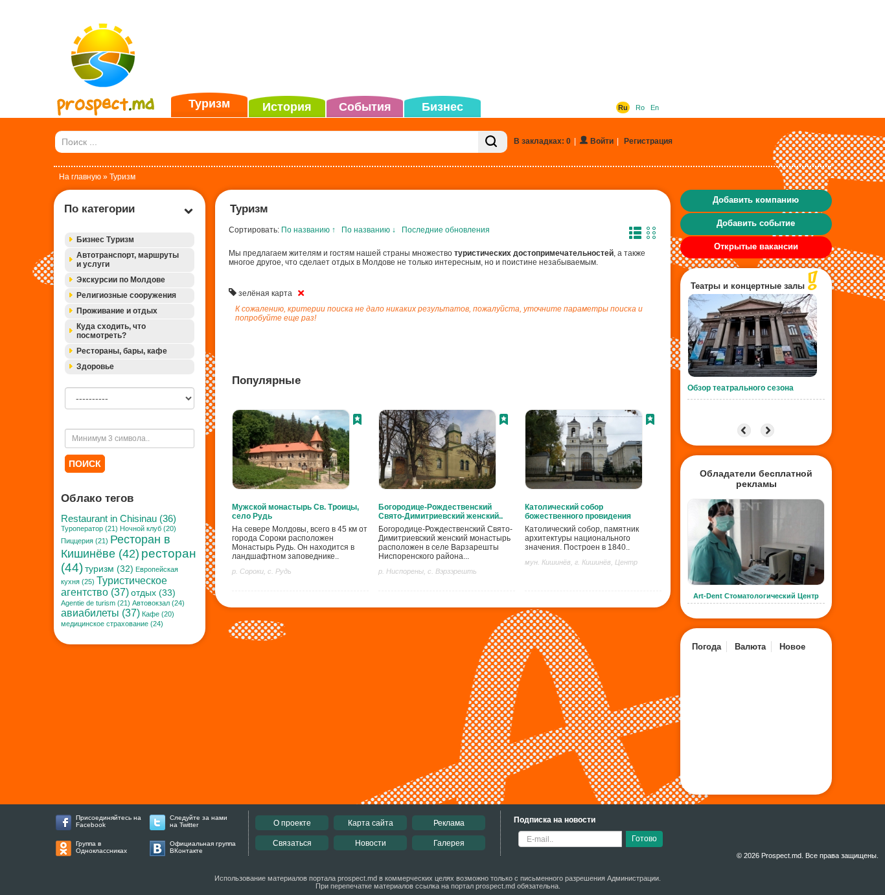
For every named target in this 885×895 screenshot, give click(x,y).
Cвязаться (292, 843)
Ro (640, 107)
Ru (623, 107)
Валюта (750, 646)
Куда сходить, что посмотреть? (111, 331)
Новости (370, 843)
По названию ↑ (308, 229)
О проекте (292, 823)
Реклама (449, 823)
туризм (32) (109, 569)
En (654, 107)
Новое (792, 646)
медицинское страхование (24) (112, 624)
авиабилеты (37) (100, 612)
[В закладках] (357, 420)
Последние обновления (446, 229)
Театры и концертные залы (748, 286)
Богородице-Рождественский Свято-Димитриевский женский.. (440, 512)
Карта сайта (370, 823)
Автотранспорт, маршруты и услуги (127, 260)
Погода (706, 646)
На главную (80, 176)
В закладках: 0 (542, 141)
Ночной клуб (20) (148, 528)
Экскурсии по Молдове (120, 279)
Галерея (449, 843)
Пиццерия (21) (84, 541)
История (287, 106)
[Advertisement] (422, 48)
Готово (644, 838)
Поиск (85, 464)
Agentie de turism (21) (95, 603)
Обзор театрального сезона (740, 387)
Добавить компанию (756, 200)
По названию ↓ (368, 229)
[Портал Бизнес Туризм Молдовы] (105, 68)
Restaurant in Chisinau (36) (118, 518)
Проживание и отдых (116, 310)
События (365, 106)
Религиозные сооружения (126, 295)
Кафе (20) (158, 614)
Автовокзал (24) (158, 603)
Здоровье (95, 366)
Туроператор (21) (89, 528)
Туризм (209, 103)
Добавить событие (756, 223)
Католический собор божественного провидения (578, 512)
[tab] (129, 239)
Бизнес (442, 106)
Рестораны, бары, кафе (121, 351)
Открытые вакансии (756, 246)
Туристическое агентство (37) (114, 586)
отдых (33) (153, 592)
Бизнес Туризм (105, 239)
